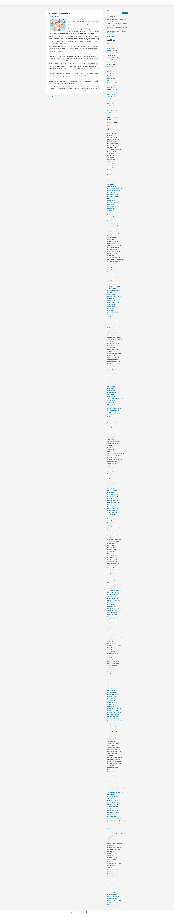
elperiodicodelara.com (112, 137)
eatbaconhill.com (111, 165)
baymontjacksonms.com (113, 578)
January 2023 (110, 112)
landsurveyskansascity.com (114, 733)
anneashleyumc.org (112, 731)
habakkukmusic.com (112, 696)
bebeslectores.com (112, 253)
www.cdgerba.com (111, 816)
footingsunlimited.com (112, 737)
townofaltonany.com (112, 580)
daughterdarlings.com (112, 143)
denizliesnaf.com (111, 643)
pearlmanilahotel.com (112, 206)
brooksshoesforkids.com (113, 661)
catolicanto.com (111, 390)
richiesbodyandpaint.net (113, 139)
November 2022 (111, 117)
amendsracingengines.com (113, 724)
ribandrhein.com (111, 386)
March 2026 (110, 43)
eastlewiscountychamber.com (114, 459)
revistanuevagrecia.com (113, 508)
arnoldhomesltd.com (112, 284)
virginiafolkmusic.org (112, 382)
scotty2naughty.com (112, 512)
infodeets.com (110, 145)
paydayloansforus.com (112, 174)
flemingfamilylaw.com (112, 869)
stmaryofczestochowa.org (113, 527)
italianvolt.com (110, 310)
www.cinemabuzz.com (112, 778)
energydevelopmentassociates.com (116, 265)
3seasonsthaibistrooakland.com (115, 398)
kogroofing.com (111, 214)
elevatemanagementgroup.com (114, 863)
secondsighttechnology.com (114, 353)
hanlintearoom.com (112, 857)
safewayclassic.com (112, 178)
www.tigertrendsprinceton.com (114, 708)
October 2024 (110, 64)
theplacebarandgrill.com (113, 627)
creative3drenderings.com (113, 680)
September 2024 (111, 66)
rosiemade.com (111, 329)
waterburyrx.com (111, 629)
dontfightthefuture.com (113, 282)
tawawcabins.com (111, 304)
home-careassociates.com (113, 404)
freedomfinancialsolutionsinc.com (115, 720)
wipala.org (109, 414)
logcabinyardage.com (112, 684)
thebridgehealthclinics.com (113, 671)
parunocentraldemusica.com (114, 818)
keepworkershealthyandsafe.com (115, 188)
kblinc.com (110, 323)
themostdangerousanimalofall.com (115, 453)
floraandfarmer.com (112, 267)
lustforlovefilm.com (112, 490)
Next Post (100, 96)
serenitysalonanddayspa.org (114, 149)
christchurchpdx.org (112, 482)
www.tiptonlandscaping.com (114, 761)
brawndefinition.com (112, 474)
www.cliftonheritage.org (113, 753)
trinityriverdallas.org (112, 394)
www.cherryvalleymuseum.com (114, 245)
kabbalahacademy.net (112, 345)
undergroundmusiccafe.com (114, 900)
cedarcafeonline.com (112, 151)
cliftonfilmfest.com (111, 288)
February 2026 (110, 46)
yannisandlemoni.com (112, 318)
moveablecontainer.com (113, 241)
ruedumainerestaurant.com (113, 502)
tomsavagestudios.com (112, 376)
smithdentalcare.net (112, 898)
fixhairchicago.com (111, 641)
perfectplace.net (111, 396)
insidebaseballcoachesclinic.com (115, 843)
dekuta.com (110, 775)
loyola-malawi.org (111, 416)
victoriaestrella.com (112, 614)
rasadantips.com (111, 159)
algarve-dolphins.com (112, 565)
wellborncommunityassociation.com (116, 229)
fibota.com (109, 814)
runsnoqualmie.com (112, 739)
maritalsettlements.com (113, 573)
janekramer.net (111, 543)
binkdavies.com (111, 480)
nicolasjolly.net (111, 492)
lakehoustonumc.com (112, 694)
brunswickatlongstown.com (114, 539)
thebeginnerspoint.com (113, 441)
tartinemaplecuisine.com (113, 541)
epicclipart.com (111, 204)
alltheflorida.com (111, 841)
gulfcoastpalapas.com (112, 669)
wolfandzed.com (111, 773)
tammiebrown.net (111, 551)
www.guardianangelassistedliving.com (116, 820)
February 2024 (110, 82)
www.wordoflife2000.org (113, 300)
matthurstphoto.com (112, 839)
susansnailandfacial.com (113, 704)
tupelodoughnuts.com (112, 331)
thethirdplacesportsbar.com (114, 802)
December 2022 (111, 115)
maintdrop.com (111, 208)
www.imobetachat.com (112, 688)
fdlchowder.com (111, 745)
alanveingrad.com (111, 567)
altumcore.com (111, 655)
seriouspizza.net (111, 651)
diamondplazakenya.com (113, 824)
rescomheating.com (112, 892)
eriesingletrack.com (112, 325)
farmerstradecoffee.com (113, 682)
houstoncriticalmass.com (113, 451)
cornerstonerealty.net (112, 786)
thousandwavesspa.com (113, 616)
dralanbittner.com (111, 316)
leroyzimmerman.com (112, 865)
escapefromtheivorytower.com (114, 274)
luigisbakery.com (111, 769)
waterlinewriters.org (112, 673)
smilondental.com (111, 347)
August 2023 (110, 96)
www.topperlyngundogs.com (114, 712)
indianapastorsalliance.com (113, 635)
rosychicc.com (110, 418)
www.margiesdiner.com (113, 743)
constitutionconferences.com (114, 645)
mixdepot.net (110, 780)
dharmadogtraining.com (113, 886)
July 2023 (109, 98)
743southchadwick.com (113, 276)
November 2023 (111, 89)
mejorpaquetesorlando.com (114, 337)
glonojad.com (110, 506)
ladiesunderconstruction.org (114, 251)
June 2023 (110, 101)
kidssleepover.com (111, 170)
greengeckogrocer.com (113, 357)
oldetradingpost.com (112, 249)
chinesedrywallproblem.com (114, 590)
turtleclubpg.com (111, 610)
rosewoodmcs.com (111, 782)
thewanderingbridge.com (113, 531)
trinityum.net (110, 798)
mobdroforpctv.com (112, 429)
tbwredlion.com (111, 826)
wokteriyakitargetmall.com (113, 361)
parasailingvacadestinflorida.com (115, 849)
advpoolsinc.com (111, 631)
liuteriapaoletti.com (112, 586)
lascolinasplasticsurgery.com (114, 751)
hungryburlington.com (112, 537)
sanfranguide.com (111, 445)
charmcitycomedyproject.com (114, 516)
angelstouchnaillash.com (113, 343)
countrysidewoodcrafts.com (114, 180)
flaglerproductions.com (113, 471)
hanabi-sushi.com (111, 771)
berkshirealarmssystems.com (114, 312)
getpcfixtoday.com (111, 198)
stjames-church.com (112, 510)
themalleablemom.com (112, 533)
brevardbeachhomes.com (113, 272)
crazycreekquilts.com (112, 478)
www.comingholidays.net (113, 443)
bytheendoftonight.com (113, 422)
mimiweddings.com (112, 894)
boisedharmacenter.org (113, 410)
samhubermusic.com (112, 902)
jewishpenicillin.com (112, 374)
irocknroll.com (110, 298)
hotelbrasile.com (111, 235)
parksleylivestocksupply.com (114, 408)
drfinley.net (110, 867)
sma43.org (110, 755)
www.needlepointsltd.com (113, 747)
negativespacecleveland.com (114, 584)
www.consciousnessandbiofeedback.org (117, 788)
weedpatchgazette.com (113, 320)
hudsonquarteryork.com (113, 812)
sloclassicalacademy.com (113, 463)
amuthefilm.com (111, 488)
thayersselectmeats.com (113, 663)
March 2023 (110, 108)
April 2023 (109, 105)
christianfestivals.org (112, 561)
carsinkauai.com (111, 845)
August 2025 (110, 59)
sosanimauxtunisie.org (112, 212)
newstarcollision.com (112, 349)
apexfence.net (110, 904)
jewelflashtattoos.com (112, 196)
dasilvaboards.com (111, 465)
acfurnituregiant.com (112, 153)
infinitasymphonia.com (112, 494)
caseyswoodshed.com (112, 639)
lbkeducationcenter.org (113, 392)
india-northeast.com (112, 278)
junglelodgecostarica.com (113, 559)
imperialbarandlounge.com (113, 290)
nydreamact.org (111, 192)
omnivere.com (110, 157)
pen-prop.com (110, 706)
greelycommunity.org (112, 500)
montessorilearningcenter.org (114, 833)
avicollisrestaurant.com (113, 622)
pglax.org (109, 582)
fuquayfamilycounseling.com (114, 875)
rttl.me (109, 890)
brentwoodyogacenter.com (113, 759)
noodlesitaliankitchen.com (113, 190)
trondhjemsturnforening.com (114, 822)
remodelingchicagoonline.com (114, 757)
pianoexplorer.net (111, 794)
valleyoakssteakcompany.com (114, 637)
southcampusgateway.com (113, 225)
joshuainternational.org (113, 702)
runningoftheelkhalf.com (113, 714)
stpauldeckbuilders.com (113, 735)
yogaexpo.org (110, 402)
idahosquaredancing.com (113, 302)
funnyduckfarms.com (112, 859)
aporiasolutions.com (112, 665)
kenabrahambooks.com (113, 484)
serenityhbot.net (111, 700)
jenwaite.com (110, 861)
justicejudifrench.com (112, 529)
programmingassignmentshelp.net (115, 167)
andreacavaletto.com (112, 406)
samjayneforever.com (112, 837)
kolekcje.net (110, 388)
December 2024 (111, 62)
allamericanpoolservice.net (113, 371)
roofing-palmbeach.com (113, 280)
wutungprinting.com (112, 571)
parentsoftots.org (111, 678)
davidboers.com (111, 686)
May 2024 (109, 76)
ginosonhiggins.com (112, 569)
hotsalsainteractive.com (113, 147)
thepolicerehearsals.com (113, 455)
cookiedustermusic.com (113, 598)
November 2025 (111, 53)
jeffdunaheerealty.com (112, 716)
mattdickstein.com (111, 690)
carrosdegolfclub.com (112, 263)
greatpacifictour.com (112, 612)
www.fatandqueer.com (112, 729)
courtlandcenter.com (112, 618)
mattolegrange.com (112, 557)
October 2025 (110, 55)
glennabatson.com (111, 467)
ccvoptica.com (110, 765)
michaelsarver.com (111, 355)
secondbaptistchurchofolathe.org (115, 880)
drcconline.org (110, 624)
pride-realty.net (111, 851)
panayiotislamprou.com (113, 223)
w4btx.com (110, 341)
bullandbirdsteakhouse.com (114, 749)
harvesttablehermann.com (113, 261)
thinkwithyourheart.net (112, 294)
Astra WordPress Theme (99, 912)
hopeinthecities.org (112, 425)
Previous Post (50, 96)
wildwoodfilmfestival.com (113, 231)
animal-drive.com (111, 657)
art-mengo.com (111, 547)
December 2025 (111, 50)
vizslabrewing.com (111, 314)
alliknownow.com (111, 457)
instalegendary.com (112, 186)
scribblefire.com (111, 400)
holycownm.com (111, 606)
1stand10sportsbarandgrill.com (114, 339)
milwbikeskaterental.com (113, 576)
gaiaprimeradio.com (112, 549)
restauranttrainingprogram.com (114, 369)
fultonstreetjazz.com (112, 237)
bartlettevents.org (111, 239)
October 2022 (110, 119)
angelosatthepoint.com (112, 633)
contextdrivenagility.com (113, 520)
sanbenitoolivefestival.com (113, 433)
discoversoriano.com (112, 439)
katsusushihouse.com (112, 498)
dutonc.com (110, 553)
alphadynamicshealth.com (113, 853)
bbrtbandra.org (111, 200)
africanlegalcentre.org (112, 496)
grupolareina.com (111, 243)
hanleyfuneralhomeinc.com (113, 335)
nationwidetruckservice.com (114, 608)
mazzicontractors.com (112, 800)
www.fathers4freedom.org (113, 710)
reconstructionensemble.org (114, 600)
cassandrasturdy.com (112, 431)
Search (109, 10)
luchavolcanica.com (112, 604)
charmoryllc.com (111, 447)
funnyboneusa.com (112, 596)
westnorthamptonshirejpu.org (114, 233)
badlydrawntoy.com (112, 692)
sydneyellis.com (111, 365)
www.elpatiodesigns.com (113, 810)
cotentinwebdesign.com (113, 247)
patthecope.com (111, 647)
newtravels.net (111, 172)
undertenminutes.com (112, 155)
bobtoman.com (111, 210)
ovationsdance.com (112, 384)
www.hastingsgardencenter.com (115, 792)
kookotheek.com (111, 221)
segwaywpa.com (111, 667)
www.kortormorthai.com (113, 727)
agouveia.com (110, 877)
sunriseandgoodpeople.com (114, 588)
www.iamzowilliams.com (113, 790)
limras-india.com (111, 135)
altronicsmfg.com (111, 163)
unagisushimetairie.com (113, 194)
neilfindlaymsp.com (112, 620)
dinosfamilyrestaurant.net (113, 257)
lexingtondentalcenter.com (113, 363)
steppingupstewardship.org (114, 763)
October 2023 (110, 92)
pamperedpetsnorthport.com (114, 327)
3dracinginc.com (111, 449)
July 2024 (109, 71)
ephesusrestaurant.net (112, 804)
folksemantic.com (111, 306)
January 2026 (110, 48)
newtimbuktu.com (111, 161)
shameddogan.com (111, 675)
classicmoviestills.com (112, 435)
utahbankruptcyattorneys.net (114, 296)
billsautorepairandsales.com (114, 829)
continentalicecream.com (113, 476)
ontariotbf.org (110, 184)
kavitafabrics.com (111, 602)
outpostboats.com (111, 420)
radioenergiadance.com (113, 218)
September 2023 (111, 94)
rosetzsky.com (110, 504)
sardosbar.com (110, 308)
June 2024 (110, 73)
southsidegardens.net (112, 796)
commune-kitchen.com (112, 486)
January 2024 (110, 85)
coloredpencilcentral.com (113, 286)
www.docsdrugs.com (112, 741)
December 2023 (111, 87)
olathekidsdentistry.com (113, 333)
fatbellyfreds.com (111, 808)
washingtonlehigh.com (112, 767)
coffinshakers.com (111, 525)
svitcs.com (109, 649)
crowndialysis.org (111, 367)
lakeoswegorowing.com (113, 873)
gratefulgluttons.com (112, 427)
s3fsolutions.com (111, 269)
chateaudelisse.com (112, 227)
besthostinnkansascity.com (113, 896)
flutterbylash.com (111, 855)
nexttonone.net (111, 698)
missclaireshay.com (112, 133)
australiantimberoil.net (112, 255)
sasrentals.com (111, 351)
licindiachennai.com (112, 141)
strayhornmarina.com (112, 469)
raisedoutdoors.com (112, 292)
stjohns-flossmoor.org (112, 594)
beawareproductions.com (113, 518)
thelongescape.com (112, 555)
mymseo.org (110, 882)
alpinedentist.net (111, 216)
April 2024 (109, 78)
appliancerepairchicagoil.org (114, 182)
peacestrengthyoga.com (113, 718)
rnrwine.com (110, 871)
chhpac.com (110, 884)
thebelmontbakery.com (112, 176)
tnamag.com (110, 659)
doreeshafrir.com (111, 514)
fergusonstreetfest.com (113, 835)
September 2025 (111, 57)
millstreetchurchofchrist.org (114, 847)
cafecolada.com (111, 437)
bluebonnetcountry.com (113, 202)
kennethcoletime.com (112, 535)
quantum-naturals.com (112, 831)
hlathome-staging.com (112, 359)
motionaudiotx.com (112, 888)
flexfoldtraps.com (111, 722)
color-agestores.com (112, 412)
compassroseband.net (112, 653)
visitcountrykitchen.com (113, 563)
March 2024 (110, 80)
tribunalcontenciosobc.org (113, 461)
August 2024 (110, 69)
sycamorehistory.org (112, 784)
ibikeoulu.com (110, 522)
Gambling (52, 16)
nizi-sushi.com (110, 545)
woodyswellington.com (112, 806)
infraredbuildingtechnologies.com (115, 259)
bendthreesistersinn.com (113, 592)
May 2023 (109, 103)
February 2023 (110, 110)
